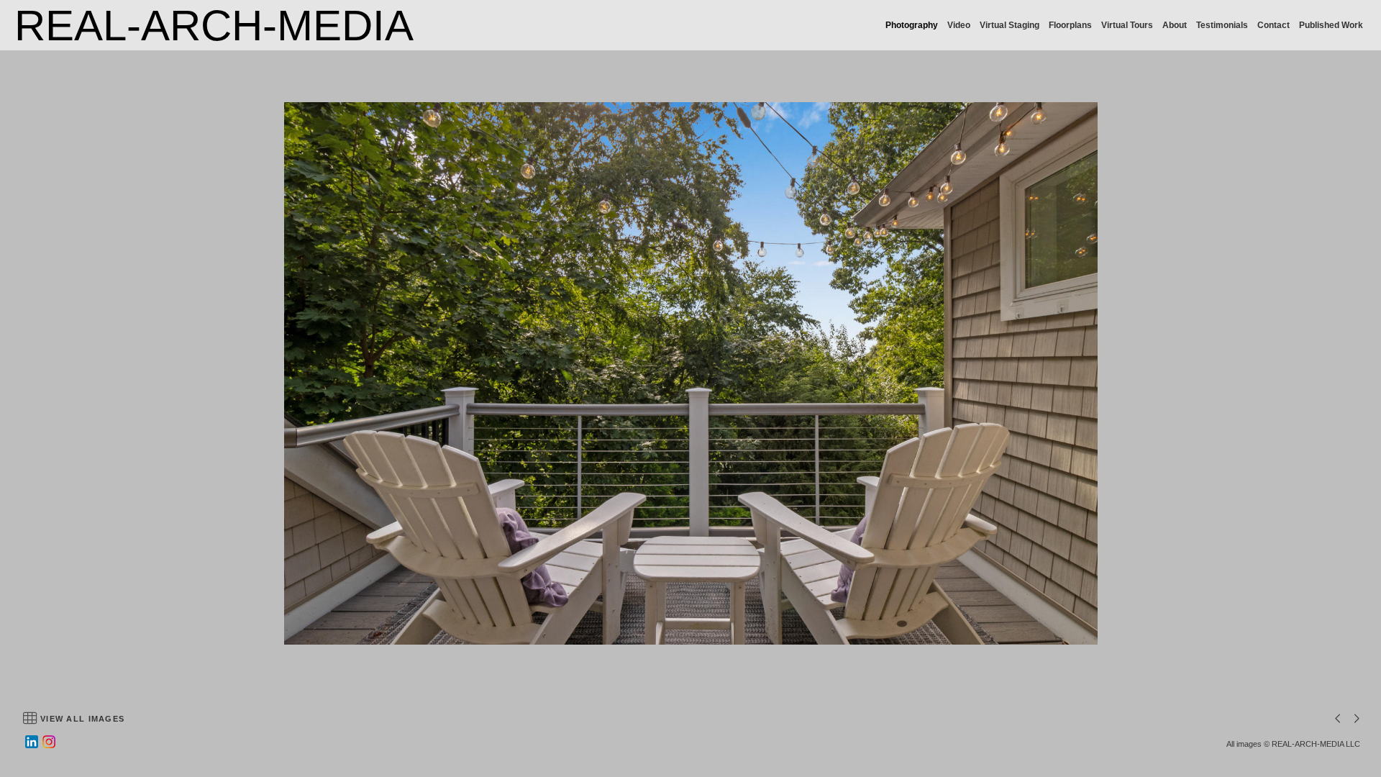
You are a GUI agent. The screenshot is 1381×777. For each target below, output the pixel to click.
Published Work (1331, 25)
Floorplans (1070, 25)
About (1174, 25)
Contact (1273, 25)
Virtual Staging (1009, 25)
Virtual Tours (1127, 25)
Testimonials (1222, 25)
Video (958, 25)
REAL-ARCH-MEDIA (214, 25)
